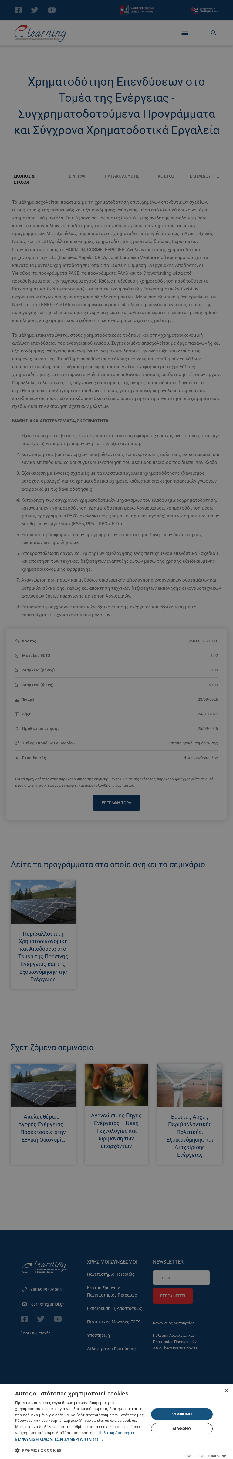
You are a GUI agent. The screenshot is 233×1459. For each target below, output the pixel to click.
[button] (80, 1439)
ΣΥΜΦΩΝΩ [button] (182, 1414)
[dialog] (116, 1421)
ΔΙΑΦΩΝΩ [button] (182, 1428)
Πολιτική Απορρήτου (117, 1432)
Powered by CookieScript (205, 1456)
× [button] (226, 1391)
